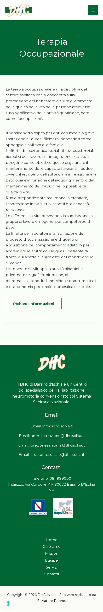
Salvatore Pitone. (51, 601)
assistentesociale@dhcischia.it (57, 454)
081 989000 (60, 478)
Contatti (51, 574)
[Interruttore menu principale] (93, 10)
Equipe (51, 560)
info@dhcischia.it (57, 426)
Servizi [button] (51, 567)
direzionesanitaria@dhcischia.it (57, 445)
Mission (51, 553)
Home (51, 539)
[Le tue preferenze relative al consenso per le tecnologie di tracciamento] (8, 603)
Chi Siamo (52, 546)
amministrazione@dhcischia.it (57, 435)
